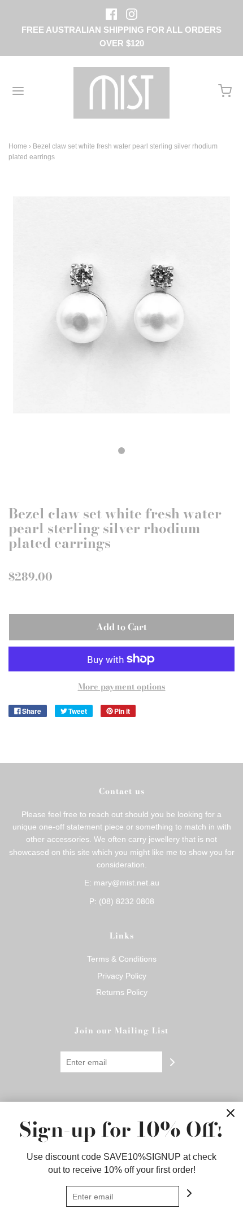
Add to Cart (121, 627)
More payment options (122, 686)
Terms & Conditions (122, 958)
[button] (121, 317)
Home (17, 146)
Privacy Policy (121, 975)
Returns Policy (121, 992)
